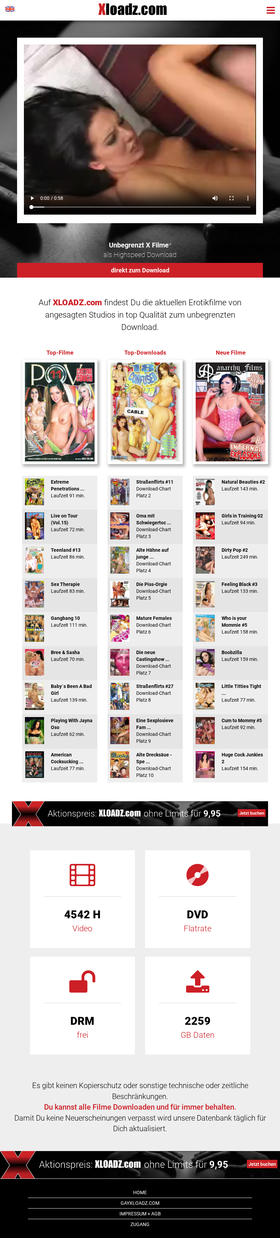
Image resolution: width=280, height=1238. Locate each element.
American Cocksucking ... (68, 761)
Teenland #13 (68, 553)
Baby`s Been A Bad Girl (71, 693)
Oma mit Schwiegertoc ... (153, 526)
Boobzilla (240, 656)
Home (140, 1192)
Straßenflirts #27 (154, 693)
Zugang (140, 1224)
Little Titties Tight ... (241, 693)
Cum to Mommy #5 (242, 724)
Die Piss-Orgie (153, 591)
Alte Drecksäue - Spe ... (154, 765)
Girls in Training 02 (242, 519)
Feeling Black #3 (240, 588)
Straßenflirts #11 (154, 488)
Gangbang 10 (69, 621)
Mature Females (154, 625)
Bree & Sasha (68, 656)
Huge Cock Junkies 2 (242, 761)
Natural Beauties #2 (243, 485)
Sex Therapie (68, 588)
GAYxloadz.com (140, 1203)
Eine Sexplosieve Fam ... (154, 731)
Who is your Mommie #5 (240, 625)
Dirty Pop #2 (240, 553)
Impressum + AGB (140, 1213)
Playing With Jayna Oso (72, 727)
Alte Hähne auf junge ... (153, 560)
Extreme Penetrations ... (68, 488)
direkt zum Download (140, 270)
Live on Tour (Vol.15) (68, 522)
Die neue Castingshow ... (153, 663)
